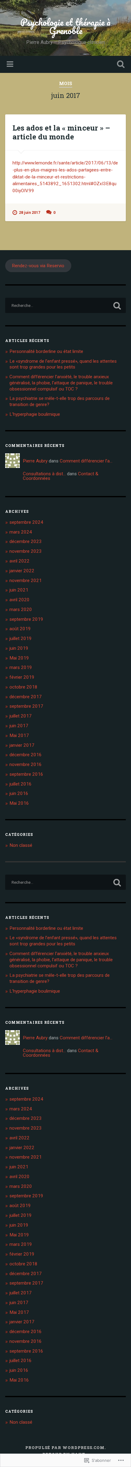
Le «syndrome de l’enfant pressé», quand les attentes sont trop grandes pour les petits (63, 364)
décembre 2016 (25, 754)
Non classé (20, 845)
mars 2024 (20, 532)
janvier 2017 (21, 745)
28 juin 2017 (29, 212)
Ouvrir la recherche (120, 65)
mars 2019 (20, 667)
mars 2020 (20, 609)
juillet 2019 (20, 638)
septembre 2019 (26, 619)
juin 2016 (18, 793)
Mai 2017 (19, 735)
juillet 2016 (20, 784)
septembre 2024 (26, 522)
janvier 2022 (21, 570)
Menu (11, 64)
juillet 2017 (20, 716)
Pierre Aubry (35, 461)
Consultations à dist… (44, 473)
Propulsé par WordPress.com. (65, 1447)
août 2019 (20, 628)
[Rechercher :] (65, 305)
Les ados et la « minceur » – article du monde (61, 132)
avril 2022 (19, 561)
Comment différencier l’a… (86, 461)
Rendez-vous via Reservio (38, 265)
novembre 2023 (25, 551)
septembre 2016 (26, 774)
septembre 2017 (26, 706)
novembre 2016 (25, 764)
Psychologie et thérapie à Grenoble (65, 26)
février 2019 (21, 677)
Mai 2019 (19, 658)
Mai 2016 (19, 803)
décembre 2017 (25, 696)
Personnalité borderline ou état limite (46, 351)
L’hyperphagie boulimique (34, 414)
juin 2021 (18, 590)
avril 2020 (19, 599)
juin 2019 (18, 648)
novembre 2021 (25, 580)
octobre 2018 (23, 687)
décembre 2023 (25, 541)
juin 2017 (18, 725)
